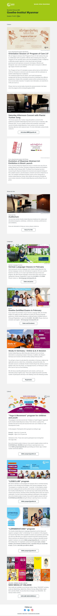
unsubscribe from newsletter (34, 613)
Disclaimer (20, 613)
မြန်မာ (18, 16)
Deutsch (9, 16)
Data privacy (25, 613)
